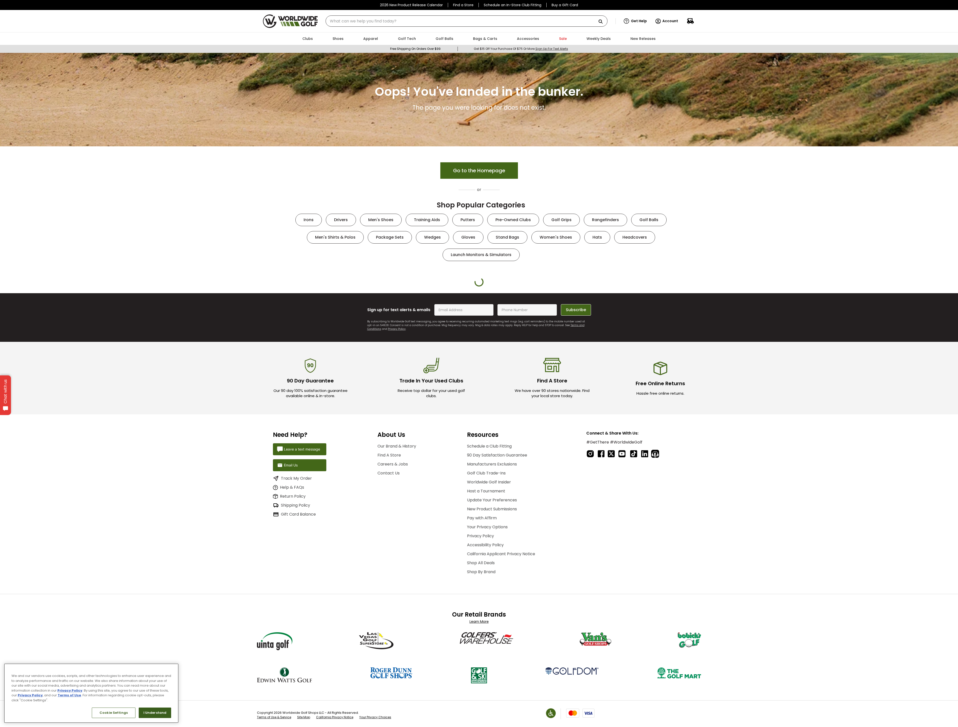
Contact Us (388, 583)
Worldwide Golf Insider (489, 592)
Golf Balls (648, 220)
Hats (597, 237)
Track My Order (296, 588)
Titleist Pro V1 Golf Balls (572, 363)
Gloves (468, 237)
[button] (635, 21)
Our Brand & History (396, 556)
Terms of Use (69, 695)
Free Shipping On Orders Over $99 (415, 49)
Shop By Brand (481, 682)
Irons (309, 220)
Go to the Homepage (479, 170)
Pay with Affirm (482, 628)
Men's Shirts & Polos (335, 237)
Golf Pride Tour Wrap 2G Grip (386, 363)
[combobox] (466, 21)
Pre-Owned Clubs (513, 220)
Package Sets (390, 237)
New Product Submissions (492, 619)
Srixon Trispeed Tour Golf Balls (324, 365)
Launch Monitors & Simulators (481, 255)
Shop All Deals (481, 673)
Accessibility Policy (485, 655)
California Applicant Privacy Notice (501, 664)
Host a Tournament (486, 601)
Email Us (291, 575)
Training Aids (427, 220)
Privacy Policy (397, 439)
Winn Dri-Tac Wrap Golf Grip (448, 363)
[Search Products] (602, 21)
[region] (91, 693)
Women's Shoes (556, 237)
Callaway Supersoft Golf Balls (633, 365)
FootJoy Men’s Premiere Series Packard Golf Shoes (509, 365)
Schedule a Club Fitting (489, 556)
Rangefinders (605, 220)
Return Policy (293, 606)
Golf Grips (561, 220)
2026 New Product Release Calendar (411, 5)
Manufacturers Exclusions (492, 574)
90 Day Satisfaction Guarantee (497, 565)
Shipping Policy (295, 615)
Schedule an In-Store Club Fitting (512, 5)
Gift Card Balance (298, 624)
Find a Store (463, 5)
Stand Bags (507, 237)
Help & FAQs (292, 597)
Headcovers (634, 237)
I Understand (155, 712)
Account (670, 20)
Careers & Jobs (392, 574)
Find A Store (389, 565)
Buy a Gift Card (565, 5)
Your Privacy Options (487, 637)
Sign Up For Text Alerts (551, 49)
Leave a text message (302, 559)
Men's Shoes (380, 220)
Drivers (341, 220)
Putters (468, 220)
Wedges (432, 237)
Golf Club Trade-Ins (486, 583)
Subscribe (576, 420)
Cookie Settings (114, 712)
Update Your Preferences (492, 610)
